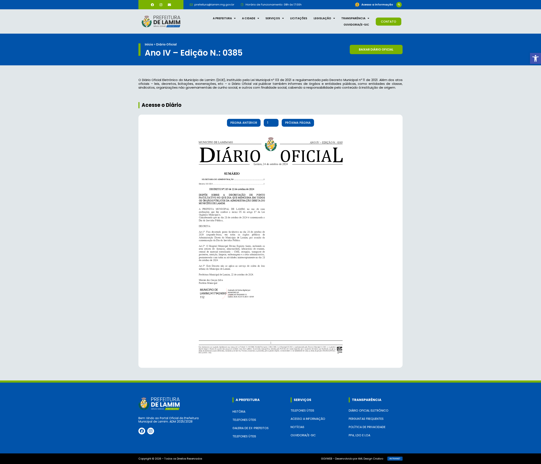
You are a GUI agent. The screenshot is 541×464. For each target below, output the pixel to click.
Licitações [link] (298, 18)
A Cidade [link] (248, 18)
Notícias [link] (297, 427)
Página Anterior (243, 123)
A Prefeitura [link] (222, 18)
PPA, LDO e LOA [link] (359, 435)
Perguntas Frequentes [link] (366, 419)
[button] (399, 4)
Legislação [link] (322, 18)
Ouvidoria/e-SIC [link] (356, 25)
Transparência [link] (353, 18)
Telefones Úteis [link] (244, 420)
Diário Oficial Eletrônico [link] (368, 410)
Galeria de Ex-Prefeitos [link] (250, 428)
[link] (535, 58)
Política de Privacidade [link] (367, 427)
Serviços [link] (272, 18)
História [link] (238, 411)
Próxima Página (298, 123)
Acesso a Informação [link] (308, 419)
